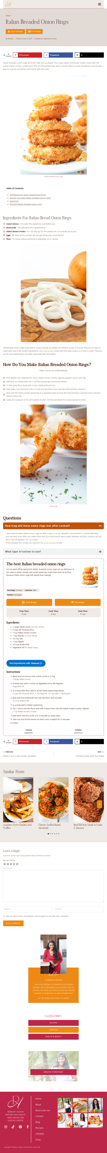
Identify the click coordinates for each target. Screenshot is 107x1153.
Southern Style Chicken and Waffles (17, 826)
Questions (14, 201)
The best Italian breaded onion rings (26, 204)
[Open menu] (100, 4)
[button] (53, 1023)
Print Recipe (35, 31)
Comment (8, 868)
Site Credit (37, 1147)
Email (59, 909)
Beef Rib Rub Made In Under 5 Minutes (88, 826)
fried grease (48, 351)
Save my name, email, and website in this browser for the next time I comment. (37, 916)
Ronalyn (10, 39)
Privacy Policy (28, 1147)
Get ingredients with (20, 663)
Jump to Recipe (16, 31)
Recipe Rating (9, 860)
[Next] (99, 804)
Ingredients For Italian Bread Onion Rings (28, 195)
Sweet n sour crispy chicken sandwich (19, 754)
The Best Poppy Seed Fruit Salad (90, 754)
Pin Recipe (79, 602)
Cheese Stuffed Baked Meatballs (49, 826)
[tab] (48, 833)
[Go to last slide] (7, 804)
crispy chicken (49, 543)
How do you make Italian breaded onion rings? (30, 198)
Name (7, 909)
